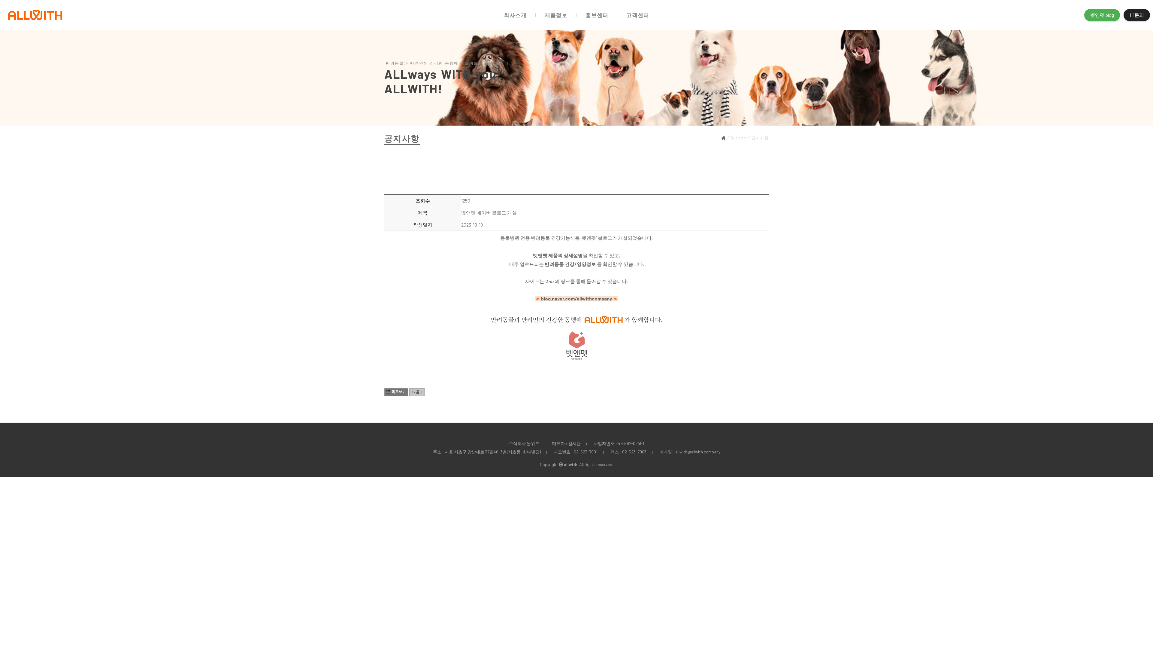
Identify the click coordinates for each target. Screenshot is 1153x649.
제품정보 (556, 15)
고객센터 (637, 15)
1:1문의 (1137, 15)
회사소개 (515, 15)
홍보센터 (597, 15)
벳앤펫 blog (1102, 15)
